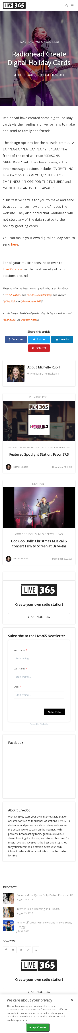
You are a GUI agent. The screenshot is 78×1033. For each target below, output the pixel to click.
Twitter (41, 339)
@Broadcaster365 (30, 301)
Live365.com (12, 269)
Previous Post (39, 397)
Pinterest (41, 348)
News (55, 41)
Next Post (39, 483)
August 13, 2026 (25, 913)
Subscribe (54, 712)
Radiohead (26, 41)
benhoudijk (9, 319)
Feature (59, 447)
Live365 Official (12, 295)
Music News (43, 41)
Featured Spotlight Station (33, 447)
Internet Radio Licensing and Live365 (38, 908)
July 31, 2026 (23, 931)
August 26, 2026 (25, 899)
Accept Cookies (37, 1027)
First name (19, 650)
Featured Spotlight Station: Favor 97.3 (39, 454)
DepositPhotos (29, 319)
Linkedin (64, 339)
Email (17, 686)
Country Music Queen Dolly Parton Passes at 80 (45, 895)
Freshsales (44, 724)
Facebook (17, 339)
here (14, 244)
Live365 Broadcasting (39, 295)
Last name (19, 668)
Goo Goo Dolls (26, 534)
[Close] (72, 1000)
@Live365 (9, 301)
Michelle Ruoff (49, 367)
